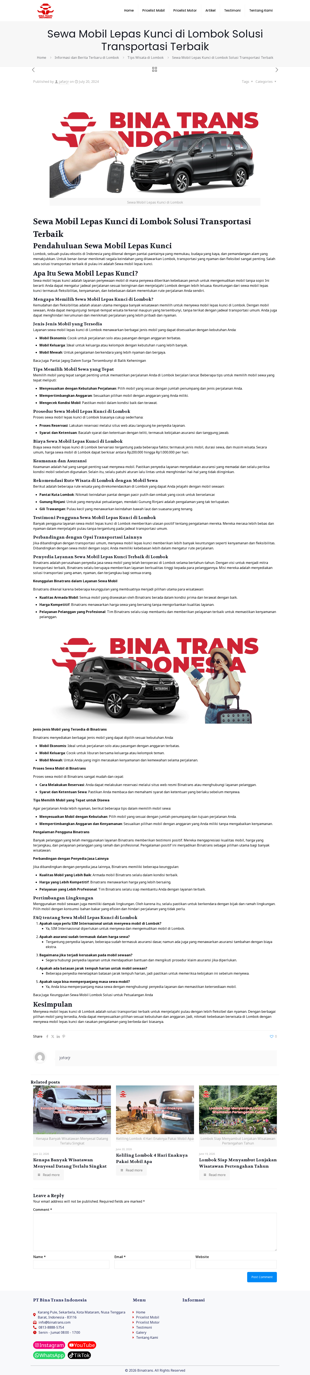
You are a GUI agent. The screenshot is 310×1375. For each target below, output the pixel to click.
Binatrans (41, 562)
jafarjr (64, 81)
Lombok (39, 253)
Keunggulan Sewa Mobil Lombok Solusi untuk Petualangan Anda (101, 995)
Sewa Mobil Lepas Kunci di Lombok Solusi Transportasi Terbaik (222, 57)
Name (39, 1256)
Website (202, 1256)
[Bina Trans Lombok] (45, 10)
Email (120, 1256)
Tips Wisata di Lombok (145, 57)
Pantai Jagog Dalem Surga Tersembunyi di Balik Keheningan (98, 360)
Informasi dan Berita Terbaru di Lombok (87, 57)
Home (41, 57)
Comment (42, 1209)
